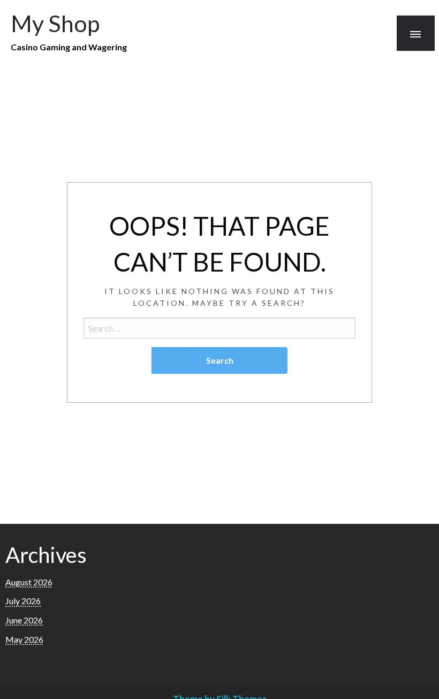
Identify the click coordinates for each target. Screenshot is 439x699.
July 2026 (23, 601)
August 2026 (28, 582)
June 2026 (24, 620)
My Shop (55, 23)
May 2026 (24, 639)
